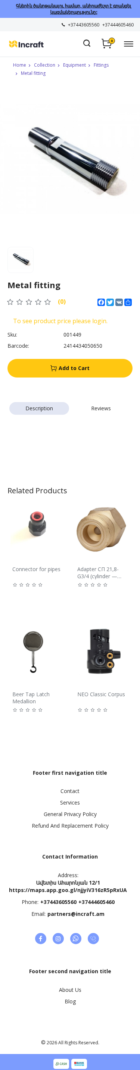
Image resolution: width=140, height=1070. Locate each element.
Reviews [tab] (101, 408)
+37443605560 (58, 901)
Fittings (101, 65)
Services (70, 802)
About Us (70, 989)
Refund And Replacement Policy (70, 825)
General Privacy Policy (70, 814)
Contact (70, 790)
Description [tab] (39, 408)
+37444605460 (96, 901)
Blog (70, 1001)
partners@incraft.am (76, 913)
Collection (44, 65)
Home (19, 65)
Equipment (74, 65)
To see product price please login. (60, 321)
